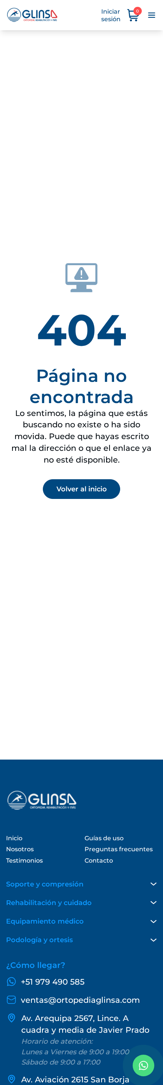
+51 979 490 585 (53, 982)
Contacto (99, 860)
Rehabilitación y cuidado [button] (49, 902)
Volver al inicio (81, 489)
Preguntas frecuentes (119, 849)
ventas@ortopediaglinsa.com (80, 1000)
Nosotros (20, 849)
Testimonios (24, 860)
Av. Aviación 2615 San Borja (75, 1079)
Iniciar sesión (111, 15)
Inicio (14, 838)
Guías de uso (104, 838)
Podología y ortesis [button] (39, 939)
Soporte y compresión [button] (44, 884)
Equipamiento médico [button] (45, 921)
